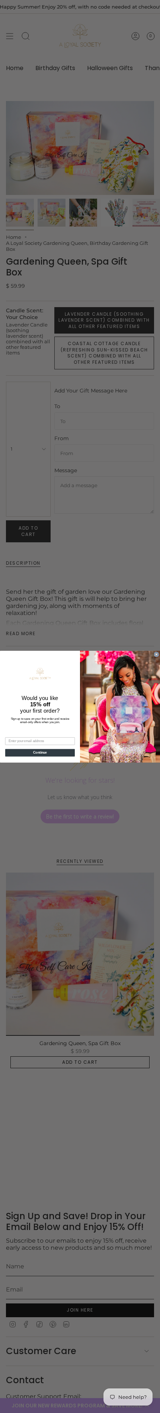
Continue (40, 752)
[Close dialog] (156, 654)
